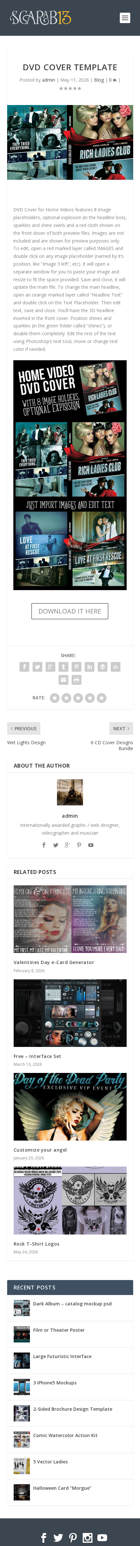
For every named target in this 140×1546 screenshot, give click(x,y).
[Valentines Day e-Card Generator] (70, 919)
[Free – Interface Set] (70, 1013)
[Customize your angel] (70, 1107)
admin (48, 80)
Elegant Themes (58, 1527)
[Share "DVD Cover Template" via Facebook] (24, 666)
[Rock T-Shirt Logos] (70, 1200)
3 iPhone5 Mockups (55, 1383)
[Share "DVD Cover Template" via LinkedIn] (89, 666)
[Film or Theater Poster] (22, 1334)
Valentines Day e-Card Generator (54, 962)
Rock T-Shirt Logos (37, 1244)
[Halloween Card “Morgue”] (22, 1492)
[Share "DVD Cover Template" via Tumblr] (63, 666)
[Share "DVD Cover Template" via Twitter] (37, 666)
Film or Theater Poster (59, 1330)
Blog (99, 80)
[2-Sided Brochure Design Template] (22, 1413)
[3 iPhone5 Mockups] (22, 1387)
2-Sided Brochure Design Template (72, 1409)
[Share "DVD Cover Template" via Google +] (50, 666)
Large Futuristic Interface (62, 1356)
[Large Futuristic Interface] (22, 1361)
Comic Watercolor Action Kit (65, 1435)
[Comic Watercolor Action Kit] (22, 1440)
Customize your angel (40, 1150)
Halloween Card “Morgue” (62, 1488)
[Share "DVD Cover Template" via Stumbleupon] (115, 666)
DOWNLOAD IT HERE (69, 611)
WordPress (114, 1527)
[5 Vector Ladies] (22, 1466)
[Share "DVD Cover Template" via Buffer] (102, 666)
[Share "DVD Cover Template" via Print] (76, 679)
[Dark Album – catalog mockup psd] (22, 1308)
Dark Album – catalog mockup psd (72, 1304)
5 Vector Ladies (50, 1462)
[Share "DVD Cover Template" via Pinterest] (76, 666)
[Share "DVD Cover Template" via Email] (63, 679)
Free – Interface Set (38, 1056)
